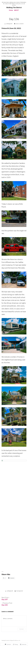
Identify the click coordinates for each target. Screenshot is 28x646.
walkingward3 (9, 23)
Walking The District (14, 7)
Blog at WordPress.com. (15, 640)
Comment (21, 629)
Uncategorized (19, 591)
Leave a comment (20, 23)
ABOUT (16, 10)
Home (11, 10)
